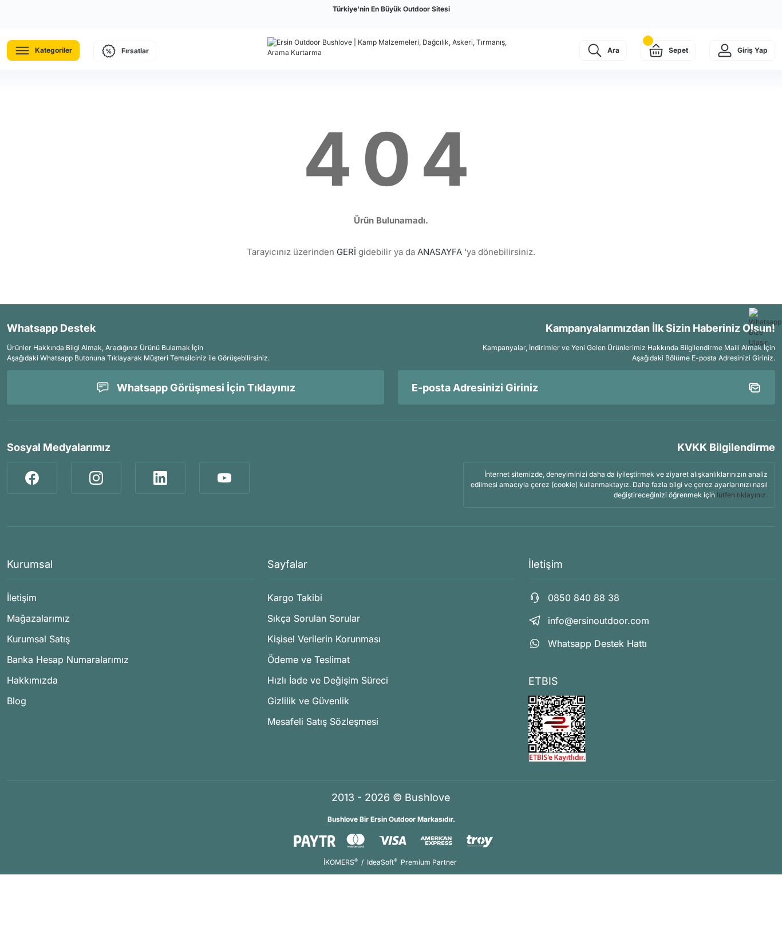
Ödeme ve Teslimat (308, 659)
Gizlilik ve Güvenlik (308, 701)
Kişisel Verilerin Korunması (324, 639)
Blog (16, 701)
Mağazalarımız (38, 618)
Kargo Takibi (294, 597)
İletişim (22, 597)
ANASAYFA (439, 251)
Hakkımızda (32, 680)
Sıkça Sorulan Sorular (313, 618)
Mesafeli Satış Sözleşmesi (322, 721)
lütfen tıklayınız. (742, 494)
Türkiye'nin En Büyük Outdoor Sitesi (391, 9)
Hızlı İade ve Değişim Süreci (327, 680)
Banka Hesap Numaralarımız (68, 659)
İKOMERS (340, 862)
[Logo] (390, 47)
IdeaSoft (382, 862)
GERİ (346, 251)
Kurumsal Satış (38, 639)
